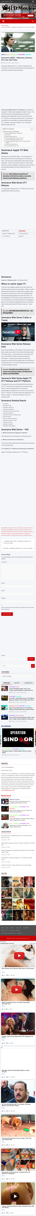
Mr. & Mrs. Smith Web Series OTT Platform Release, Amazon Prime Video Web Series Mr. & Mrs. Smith (22, 700)
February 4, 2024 (15, 692)
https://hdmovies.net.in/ (8, 790)
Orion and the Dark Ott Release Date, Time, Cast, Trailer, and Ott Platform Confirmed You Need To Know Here (21, 719)
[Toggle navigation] (3, 21)
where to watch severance (25, 535)
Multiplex (28, 749)
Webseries (28, 54)
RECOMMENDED (6, 726)
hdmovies (6, 528)
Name (3, 583)
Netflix (22, 715)
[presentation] (31, 726)
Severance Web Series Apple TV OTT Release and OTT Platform (18, 142)
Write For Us (4, 930)
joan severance (13, 528)
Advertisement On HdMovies (8, 933)
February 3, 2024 (15, 702)
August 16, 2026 (11, 753)
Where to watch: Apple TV (11, 136)
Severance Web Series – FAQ (12, 145)
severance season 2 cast (7, 533)
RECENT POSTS (6, 796)
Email (3, 590)
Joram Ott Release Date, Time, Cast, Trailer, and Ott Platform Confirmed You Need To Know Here (21, 690)
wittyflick (19, 933)
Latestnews (21, 54)
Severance (8, 134)
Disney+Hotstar (13, 705)
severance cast (27, 529)
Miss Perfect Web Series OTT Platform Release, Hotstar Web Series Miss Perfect (21, 708)
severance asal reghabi (7, 529)
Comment (4, 562)
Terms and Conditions (14, 930)
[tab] (6, 683)
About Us (12, 928)
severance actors (28, 528)
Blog (8, 54)
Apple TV (3, 54)
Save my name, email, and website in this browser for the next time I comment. (17, 608)
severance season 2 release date (9, 535)
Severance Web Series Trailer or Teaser (15, 138)
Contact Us (18, 928)
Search (3, 655)
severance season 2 (28, 531)
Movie (17, 686)
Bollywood (16, 806)
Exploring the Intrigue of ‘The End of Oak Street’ (20, 751)
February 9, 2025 (7, 62)
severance (20, 528)
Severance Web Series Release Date (14, 139)
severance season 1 (17, 531)
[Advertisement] (18, 90)
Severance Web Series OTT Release (14, 133)
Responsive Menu (33, 1)
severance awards (18, 529)
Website (3, 598)
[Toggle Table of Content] (31, 129)
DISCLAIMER (26, 928)
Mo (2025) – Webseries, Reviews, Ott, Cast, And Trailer (17, 548)
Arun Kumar (16, 62)
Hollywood (14, 54)
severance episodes (6, 531)
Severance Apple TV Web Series (11, 131)
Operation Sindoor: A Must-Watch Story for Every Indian (16, 865)
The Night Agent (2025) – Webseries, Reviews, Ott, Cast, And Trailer (17, 542)
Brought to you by (14, 799)
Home (2, 928)
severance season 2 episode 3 (22, 533)
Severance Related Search (11, 144)
